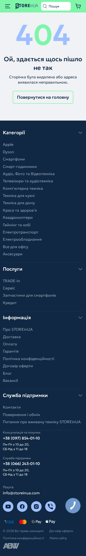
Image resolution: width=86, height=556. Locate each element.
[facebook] (22, 506)
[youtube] (8, 506)
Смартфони (14, 159)
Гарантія (11, 351)
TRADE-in (11, 280)
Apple (8, 144)
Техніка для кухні (19, 195)
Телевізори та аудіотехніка (28, 180)
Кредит (10, 302)
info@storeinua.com (21, 492)
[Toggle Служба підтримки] (43, 395)
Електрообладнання (22, 239)
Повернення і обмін (21, 414)
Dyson (8, 151)
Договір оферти (18, 365)
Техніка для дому (19, 202)
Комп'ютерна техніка (23, 188)
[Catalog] (7, 6)
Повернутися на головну (43, 97)
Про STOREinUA (18, 329)
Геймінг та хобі (17, 224)
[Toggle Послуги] (43, 269)
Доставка (12, 336)
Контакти (12, 407)
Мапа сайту (58, 538)
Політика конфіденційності (28, 358)
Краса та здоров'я (20, 210)
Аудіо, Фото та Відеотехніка (29, 173)
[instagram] (36, 506)
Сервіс (9, 288)
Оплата (10, 344)
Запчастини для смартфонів (29, 295)
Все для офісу (15, 246)
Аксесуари (12, 253)
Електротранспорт (20, 232)
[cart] (78, 6)
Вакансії (10, 380)
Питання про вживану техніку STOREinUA (42, 421)
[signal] (50, 506)
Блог (7, 373)
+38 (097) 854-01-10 (21, 438)
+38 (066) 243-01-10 (21, 463)
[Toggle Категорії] (43, 132)
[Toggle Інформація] (43, 317)
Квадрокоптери (18, 217)
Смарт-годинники (20, 166)
